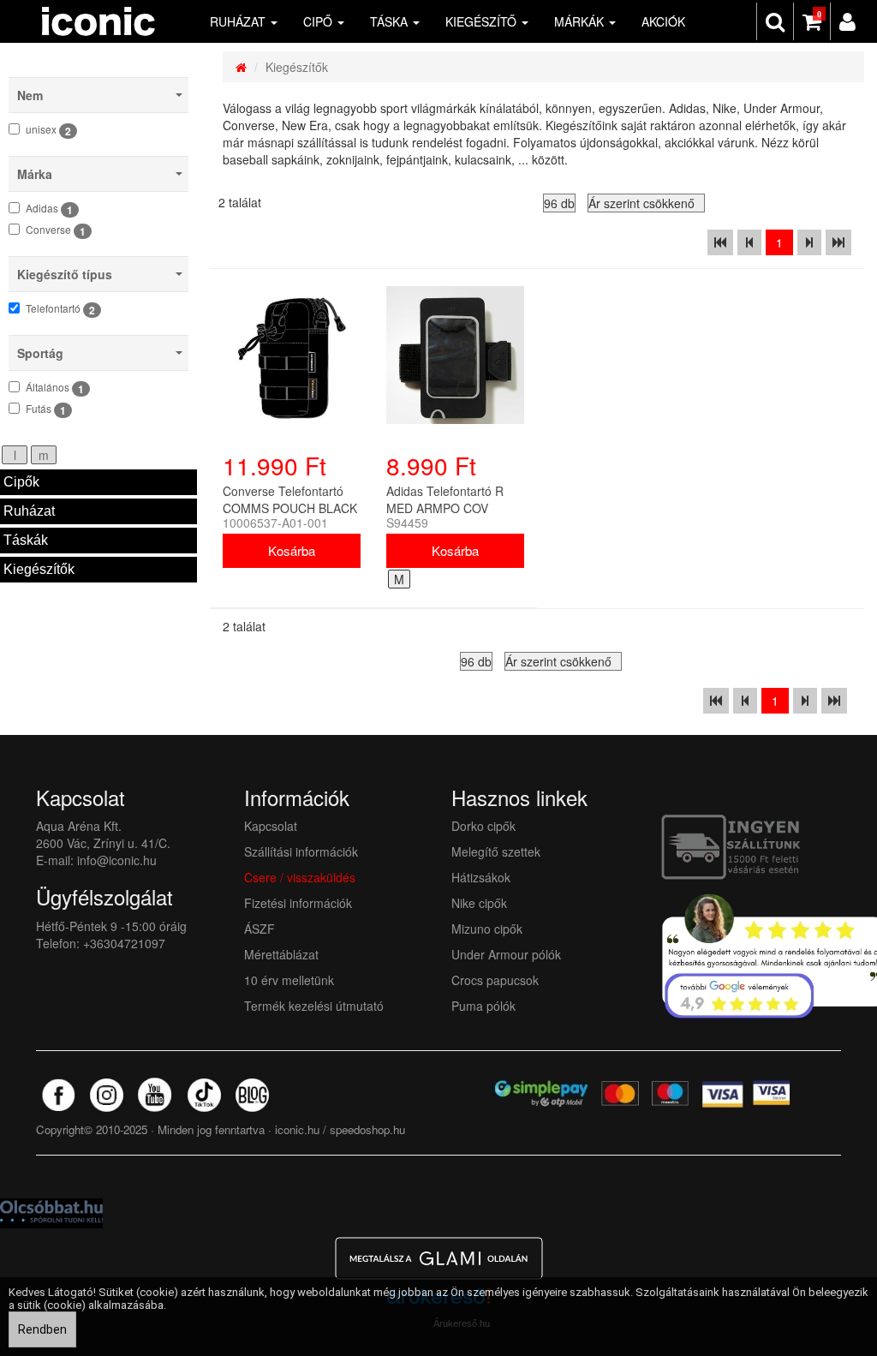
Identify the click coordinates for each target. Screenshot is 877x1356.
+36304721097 (124, 943)
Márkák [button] (580, 21)
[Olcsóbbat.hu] (51, 1211)
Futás (46, 409)
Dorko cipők (483, 825)
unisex (48, 130)
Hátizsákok (480, 877)
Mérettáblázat (283, 954)
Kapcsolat (270, 825)
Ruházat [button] (239, 21)
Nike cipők (479, 902)
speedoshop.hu (367, 1129)
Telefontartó (60, 309)
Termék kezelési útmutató (314, 1005)
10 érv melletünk (289, 980)
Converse (56, 230)
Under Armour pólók (506, 954)
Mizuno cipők (486, 928)
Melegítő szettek (495, 851)
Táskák (25, 540)
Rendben (42, 1329)
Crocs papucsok (495, 980)
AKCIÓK (663, 21)
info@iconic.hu (117, 860)
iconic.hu (297, 1129)
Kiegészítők (39, 569)
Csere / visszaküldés (299, 877)
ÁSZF (259, 928)
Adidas (49, 209)
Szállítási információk (301, 851)
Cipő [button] (319, 21)
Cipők (21, 482)
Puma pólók (483, 1005)
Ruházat (29, 511)
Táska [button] (390, 21)
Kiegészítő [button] (482, 21)
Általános (55, 388)
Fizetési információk (298, 902)
